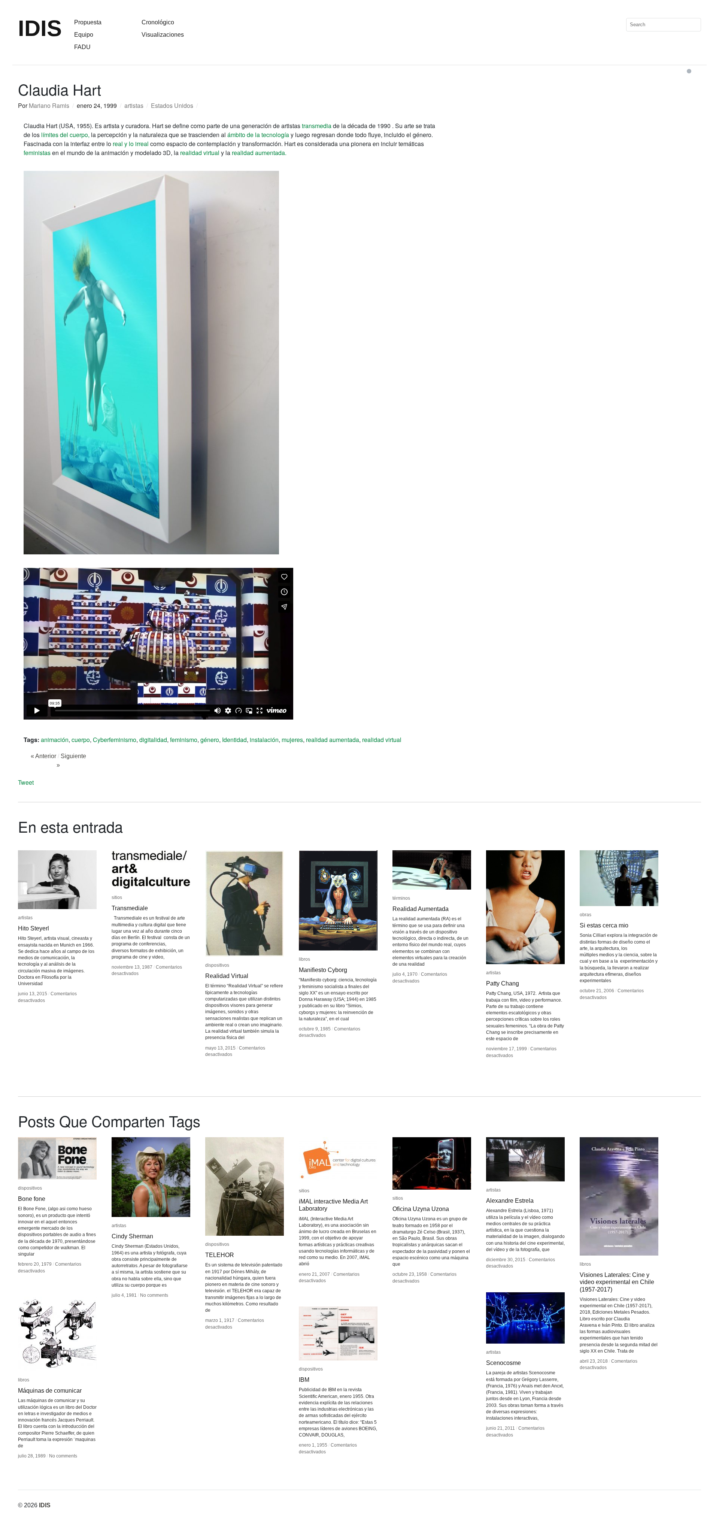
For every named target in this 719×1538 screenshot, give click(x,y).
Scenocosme (503, 1363)
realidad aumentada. (259, 152)
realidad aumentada (332, 739)
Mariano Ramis (49, 105)
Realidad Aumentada (420, 909)
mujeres (292, 739)
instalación (264, 739)
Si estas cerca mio (604, 925)
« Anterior (43, 756)
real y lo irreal (131, 143)
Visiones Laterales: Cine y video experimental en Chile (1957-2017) (617, 1282)
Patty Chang (502, 983)
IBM (304, 1380)
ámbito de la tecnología (258, 134)
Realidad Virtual (226, 976)
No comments (154, 1295)
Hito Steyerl (33, 928)
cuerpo (81, 739)
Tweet (26, 782)
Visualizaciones (163, 34)
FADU (82, 47)
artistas (133, 105)
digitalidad (153, 739)
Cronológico (158, 22)
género (209, 739)
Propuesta (87, 22)
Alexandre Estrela (510, 1201)
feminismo (183, 739)
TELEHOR (219, 1255)
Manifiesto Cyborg (323, 970)
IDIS (40, 28)
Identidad (234, 739)
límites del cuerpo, (65, 134)
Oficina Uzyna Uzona (420, 1209)
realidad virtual (199, 152)
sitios (117, 897)
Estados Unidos (172, 105)
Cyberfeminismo (114, 739)
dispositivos (217, 965)
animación (55, 739)
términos (401, 898)
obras (585, 914)
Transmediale (130, 908)
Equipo (83, 34)
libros (304, 959)
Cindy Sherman (132, 1236)
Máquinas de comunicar (50, 1390)
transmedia (316, 125)
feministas (37, 152)
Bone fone (31, 1199)
